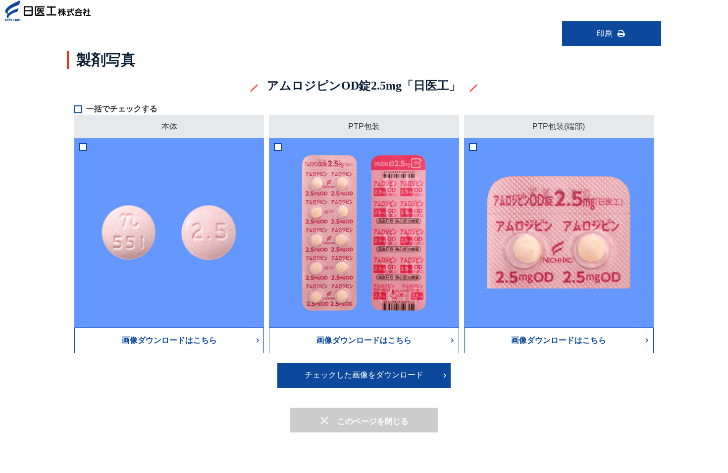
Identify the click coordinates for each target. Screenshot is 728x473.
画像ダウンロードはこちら (169, 340)
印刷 (605, 33)
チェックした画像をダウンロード (364, 375)
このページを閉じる (373, 421)
